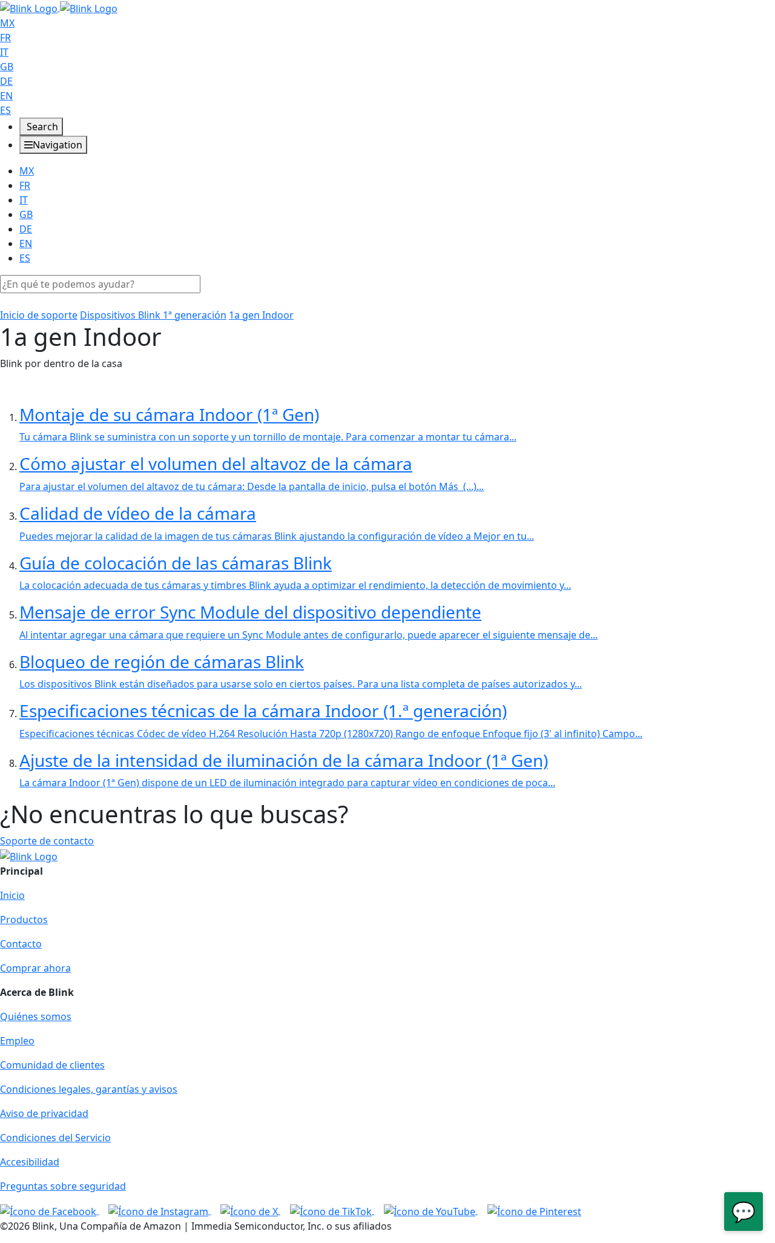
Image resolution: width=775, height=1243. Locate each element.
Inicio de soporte (39, 315)
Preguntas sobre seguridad (63, 1186)
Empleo (17, 1040)
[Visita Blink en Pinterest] (534, 1210)
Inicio (12, 895)
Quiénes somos (35, 1016)
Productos (24, 919)
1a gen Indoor (261, 315)
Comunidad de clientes (52, 1065)
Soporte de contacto (47, 840)
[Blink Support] (58, 7)
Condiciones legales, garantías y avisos (88, 1089)
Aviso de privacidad (44, 1113)
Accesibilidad (29, 1161)
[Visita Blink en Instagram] (159, 1210)
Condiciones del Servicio (55, 1137)
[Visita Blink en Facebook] (49, 1210)
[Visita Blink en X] (250, 1210)
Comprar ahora (35, 968)
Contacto (21, 943)
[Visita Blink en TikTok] (332, 1210)
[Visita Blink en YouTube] (431, 1210)
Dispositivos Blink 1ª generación (153, 315)
